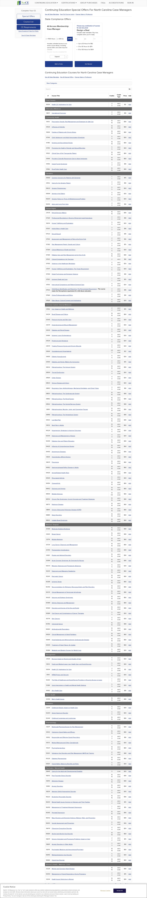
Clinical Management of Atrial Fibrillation (64, 634)
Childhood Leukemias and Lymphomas (64, 718)
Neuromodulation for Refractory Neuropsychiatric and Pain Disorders (73, 587)
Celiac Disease (56, 378)
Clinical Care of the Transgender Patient (64, 153)
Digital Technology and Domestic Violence (65, 274)
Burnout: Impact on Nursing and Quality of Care (66, 659)
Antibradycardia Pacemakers (60, 629)
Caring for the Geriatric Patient (61, 183)
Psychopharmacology (58, 748)
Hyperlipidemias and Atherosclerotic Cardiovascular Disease (70, 640)
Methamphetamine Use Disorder (62, 855)
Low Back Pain (56, 420)
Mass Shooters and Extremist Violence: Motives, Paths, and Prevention (73, 818)
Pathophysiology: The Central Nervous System (66, 404)
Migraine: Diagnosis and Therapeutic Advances (66, 566)
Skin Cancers (56, 619)
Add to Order (59, 64)
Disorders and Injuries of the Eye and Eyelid (65, 608)
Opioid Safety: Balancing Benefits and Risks (65, 764)
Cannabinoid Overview (59, 113)
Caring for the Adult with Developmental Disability (67, 771)
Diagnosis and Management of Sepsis (63, 436)
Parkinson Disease (57, 504)
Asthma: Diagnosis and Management (63, 603)
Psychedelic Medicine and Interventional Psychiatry (67, 849)
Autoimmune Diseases (59, 452)
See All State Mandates (29, 35)
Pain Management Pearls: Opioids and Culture (66, 244)
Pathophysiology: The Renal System (63, 399)
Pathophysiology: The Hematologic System (65, 415)
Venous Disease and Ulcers (60, 383)
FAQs (103, 3)
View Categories (52, 83)
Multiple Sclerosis (57, 494)
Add (129, 104)
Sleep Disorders (57, 515)
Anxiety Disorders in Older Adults (62, 844)
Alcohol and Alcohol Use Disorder (62, 834)
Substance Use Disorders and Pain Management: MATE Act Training (73, 753)
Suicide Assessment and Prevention (63, 823)
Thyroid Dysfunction (58, 372)
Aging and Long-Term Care (60, 204)
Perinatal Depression (58, 813)
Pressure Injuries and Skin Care (61, 320)
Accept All (120, 890)
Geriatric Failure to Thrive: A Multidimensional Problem (68, 199)
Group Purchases (88, 3)
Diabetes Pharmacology (59, 758)
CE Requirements (28, 27)
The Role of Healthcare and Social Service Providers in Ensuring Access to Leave (77, 680)
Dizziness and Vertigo (58, 489)
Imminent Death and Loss (60, 279)
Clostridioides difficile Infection (61, 457)
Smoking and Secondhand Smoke (62, 143)
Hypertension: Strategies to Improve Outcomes (66, 430)
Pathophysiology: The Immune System (63, 367)
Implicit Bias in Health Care (60, 228)
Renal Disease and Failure (60, 314)
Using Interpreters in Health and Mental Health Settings (69, 685)
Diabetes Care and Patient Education (63, 441)
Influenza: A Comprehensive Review (63, 446)
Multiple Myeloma (57, 539)
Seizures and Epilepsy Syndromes (62, 597)
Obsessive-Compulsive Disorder (62, 828)
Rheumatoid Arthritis (58, 478)
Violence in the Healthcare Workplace (63, 263)
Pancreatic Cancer (57, 576)
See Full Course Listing (67, 14)
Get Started (88, 64)
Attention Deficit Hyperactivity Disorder (64, 791)
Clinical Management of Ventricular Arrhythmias (66, 592)
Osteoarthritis (56, 483)
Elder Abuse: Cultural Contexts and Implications (66, 300)
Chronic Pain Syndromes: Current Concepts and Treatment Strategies (73, 499)
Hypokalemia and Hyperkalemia (61, 351)
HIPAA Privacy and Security (60, 675)
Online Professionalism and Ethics (62, 295)
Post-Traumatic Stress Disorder (61, 776)
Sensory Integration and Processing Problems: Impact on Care (71, 839)
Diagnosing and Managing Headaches (63, 571)
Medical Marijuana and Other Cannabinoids (65, 743)
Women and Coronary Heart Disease (63, 869)
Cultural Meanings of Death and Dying (63, 250)
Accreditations (116, 3)
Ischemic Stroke (57, 582)
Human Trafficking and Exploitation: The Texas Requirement (70, 269)
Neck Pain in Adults (58, 425)
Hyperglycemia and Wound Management (64, 325)
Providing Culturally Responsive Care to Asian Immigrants (69, 159)
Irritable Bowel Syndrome (59, 520)
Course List (28, 22)
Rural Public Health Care (59, 169)
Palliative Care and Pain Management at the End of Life (68, 255)
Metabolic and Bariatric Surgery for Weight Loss (66, 650)
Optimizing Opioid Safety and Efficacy (63, 732)
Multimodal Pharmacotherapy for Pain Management (67, 727)
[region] (73, 891)
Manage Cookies (105, 890)
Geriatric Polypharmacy (59, 188)
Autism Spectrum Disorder (60, 713)
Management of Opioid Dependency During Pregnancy (69, 874)
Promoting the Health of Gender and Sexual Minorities (68, 148)
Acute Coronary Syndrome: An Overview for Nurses (68, 560)
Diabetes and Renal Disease (60, 330)
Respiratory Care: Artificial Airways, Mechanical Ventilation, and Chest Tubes (75, 388)
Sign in (130, 3)
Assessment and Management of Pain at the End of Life (69, 239)
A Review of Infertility (58, 127)
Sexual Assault (56, 234)
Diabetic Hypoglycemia (59, 356)
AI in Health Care (57, 690)
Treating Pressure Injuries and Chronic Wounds (66, 346)
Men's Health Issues (58, 699)
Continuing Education (46, 3)
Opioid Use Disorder (58, 860)
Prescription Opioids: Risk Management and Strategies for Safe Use (73, 122)
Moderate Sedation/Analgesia (61, 529)
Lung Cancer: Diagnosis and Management (65, 545)
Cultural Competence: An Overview (63, 259)
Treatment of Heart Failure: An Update (63, 645)
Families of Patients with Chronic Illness (64, 132)
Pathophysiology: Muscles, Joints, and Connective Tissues (70, 409)
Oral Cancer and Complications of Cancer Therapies (68, 613)
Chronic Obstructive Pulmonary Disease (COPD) (66, 510)
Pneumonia (55, 462)
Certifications (68, 3)
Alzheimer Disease (57, 781)
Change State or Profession (84, 14)
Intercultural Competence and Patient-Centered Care (68, 285)
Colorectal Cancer (57, 624)
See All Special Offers (67, 77)
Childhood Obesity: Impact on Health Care (65, 708)
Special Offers (28, 16)
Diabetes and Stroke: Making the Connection (65, 362)
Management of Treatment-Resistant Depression (67, 807)
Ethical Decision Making (59, 213)
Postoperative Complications (60, 550)
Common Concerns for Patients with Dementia (66, 178)
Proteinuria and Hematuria (60, 341)
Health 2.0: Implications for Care (62, 104)
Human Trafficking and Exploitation (62, 223)
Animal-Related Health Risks (60, 473)
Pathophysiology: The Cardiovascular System (66, 393)
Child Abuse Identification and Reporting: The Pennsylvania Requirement (74, 289)
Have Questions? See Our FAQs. (28, 31)
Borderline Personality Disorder (61, 797)
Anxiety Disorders (57, 786)
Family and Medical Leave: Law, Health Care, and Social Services (71, 664)
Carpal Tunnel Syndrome (59, 164)
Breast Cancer (56, 534)
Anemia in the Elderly (58, 193)
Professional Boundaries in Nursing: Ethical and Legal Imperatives (72, 218)
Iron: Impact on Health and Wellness (63, 309)
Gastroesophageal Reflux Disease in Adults (65, 467)
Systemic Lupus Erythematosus (61, 335)
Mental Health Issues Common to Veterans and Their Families (71, 802)
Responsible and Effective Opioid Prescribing (66, 737)
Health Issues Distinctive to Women (63, 879)
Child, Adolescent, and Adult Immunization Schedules (68, 137)
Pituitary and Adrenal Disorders (61, 555)
